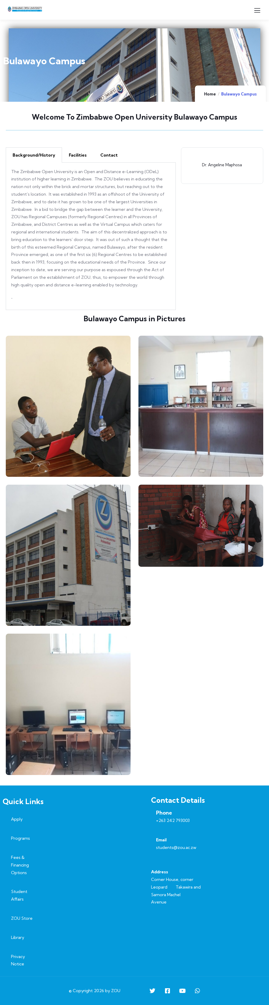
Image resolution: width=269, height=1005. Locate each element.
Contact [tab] (109, 155)
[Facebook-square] (167, 991)
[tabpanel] (91, 236)
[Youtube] (182, 991)
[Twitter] (152, 991)
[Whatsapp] (197, 991)
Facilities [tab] (78, 155)
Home (210, 94)
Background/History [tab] (34, 155)
